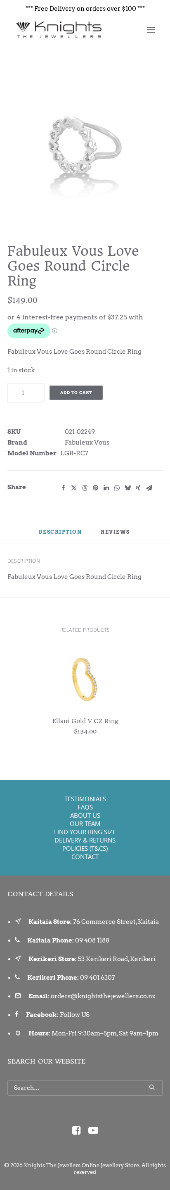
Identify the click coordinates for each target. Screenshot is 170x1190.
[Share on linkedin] (106, 488)
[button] (151, 30)
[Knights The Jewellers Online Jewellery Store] (58, 29)
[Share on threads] (85, 488)
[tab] (116, 535)
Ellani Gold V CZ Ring (85, 721)
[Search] (85, 1088)
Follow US (75, 1015)
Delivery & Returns (85, 840)
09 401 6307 (97, 977)
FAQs (85, 807)
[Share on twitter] (74, 488)
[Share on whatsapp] (117, 488)
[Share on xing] (138, 488)
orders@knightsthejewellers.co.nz (103, 996)
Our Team (85, 823)
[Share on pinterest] (95, 488)
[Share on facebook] (63, 488)
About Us (85, 815)
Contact (85, 856)
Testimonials (85, 799)
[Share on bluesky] (127, 488)
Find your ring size (85, 832)
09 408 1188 (92, 940)
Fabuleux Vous (87, 442)
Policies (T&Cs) (85, 848)
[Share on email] (149, 488)
